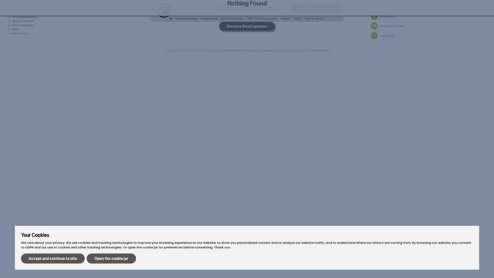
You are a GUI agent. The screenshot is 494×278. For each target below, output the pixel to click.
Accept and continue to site (53, 259)
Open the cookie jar (111, 259)
